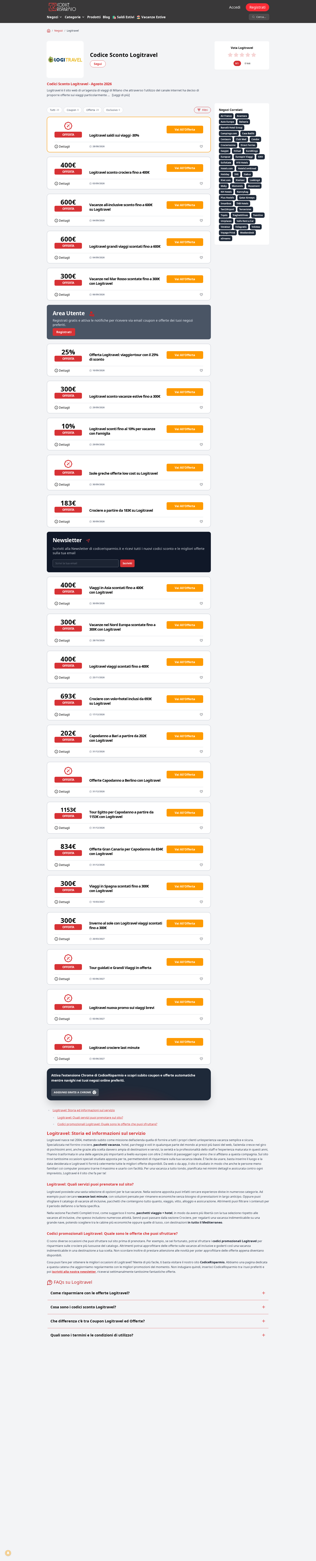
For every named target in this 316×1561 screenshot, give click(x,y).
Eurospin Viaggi (244, 156)
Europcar (225, 156)
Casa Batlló (248, 133)
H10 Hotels (242, 162)
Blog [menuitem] (106, 17)
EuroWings (252, 151)
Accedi (234, 7)
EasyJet (225, 151)
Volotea (256, 226)
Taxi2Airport (227, 209)
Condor (255, 139)
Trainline (258, 215)
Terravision (245, 209)
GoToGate (226, 162)
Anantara (242, 115)
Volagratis (241, 226)
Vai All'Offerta (185, 130)
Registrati (257, 7)
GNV (260, 156)
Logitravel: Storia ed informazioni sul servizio (84, 1110)
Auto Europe (227, 121)
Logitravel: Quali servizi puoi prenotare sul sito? (90, 1118)
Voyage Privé (228, 232)
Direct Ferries (248, 145)
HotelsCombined (247, 168)
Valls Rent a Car (245, 221)
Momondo (237, 186)
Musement (254, 186)
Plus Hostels (227, 197)
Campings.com (229, 133)
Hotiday (225, 174)
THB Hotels (242, 203)
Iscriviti (127, 563)
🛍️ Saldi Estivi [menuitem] (123, 17)
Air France (226, 115)
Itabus (247, 174)
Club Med (241, 139)
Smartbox (226, 203)
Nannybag (242, 191)
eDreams (225, 238)
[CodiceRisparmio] (48, 30)
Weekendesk (247, 232)
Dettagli (64, 146)
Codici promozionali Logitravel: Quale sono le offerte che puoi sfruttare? (107, 1124)
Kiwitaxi (240, 180)
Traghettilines (240, 215)
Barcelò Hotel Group (231, 127)
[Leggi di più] (121, 95)
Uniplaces (226, 221)
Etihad (237, 151)
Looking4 (255, 180)
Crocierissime (228, 145)
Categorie (73, 17)
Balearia (243, 121)
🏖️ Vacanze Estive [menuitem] (151, 17)
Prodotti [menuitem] (94, 17)
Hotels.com (227, 168)
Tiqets (224, 215)
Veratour (225, 226)
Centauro (226, 139)
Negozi (52, 17)
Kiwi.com (226, 180)
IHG (236, 174)
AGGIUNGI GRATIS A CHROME (72, 1092)
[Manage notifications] (8, 1553)
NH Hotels (226, 191)
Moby (224, 186)
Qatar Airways (247, 197)
